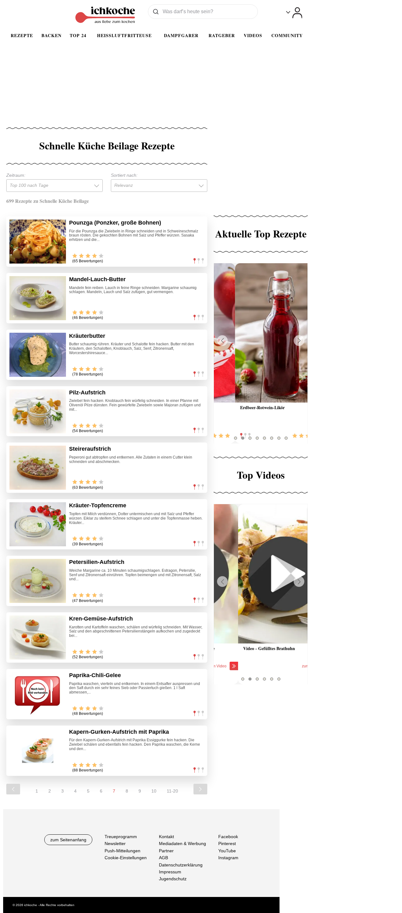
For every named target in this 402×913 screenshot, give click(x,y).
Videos (253, 35)
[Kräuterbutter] (37, 355)
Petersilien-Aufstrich (96, 562)
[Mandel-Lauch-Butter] (37, 298)
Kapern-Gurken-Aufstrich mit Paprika (119, 732)
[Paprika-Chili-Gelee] (37, 694)
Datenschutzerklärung (181, 864)
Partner (166, 850)
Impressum (170, 871)
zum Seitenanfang (68, 839)
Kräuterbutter (87, 336)
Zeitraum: (15, 175)
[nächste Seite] (200, 789)
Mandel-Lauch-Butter (97, 279)
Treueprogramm (121, 836)
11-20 (172, 790)
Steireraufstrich (90, 449)
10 (153, 790)
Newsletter (115, 843)
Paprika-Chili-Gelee (95, 675)
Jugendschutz (173, 878)
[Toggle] (294, 12)
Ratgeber (222, 35)
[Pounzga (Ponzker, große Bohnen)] (37, 242)
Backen (51, 35)
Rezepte (22, 35)
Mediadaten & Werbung (182, 843)
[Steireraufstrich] (37, 468)
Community (287, 35)
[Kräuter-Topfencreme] (37, 524)
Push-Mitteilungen (122, 850)
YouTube (227, 850)
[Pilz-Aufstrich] (37, 411)
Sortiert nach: (124, 175)
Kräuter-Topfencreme (97, 505)
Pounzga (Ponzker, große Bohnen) (115, 223)
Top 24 (78, 35)
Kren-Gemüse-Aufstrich (101, 618)
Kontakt (166, 836)
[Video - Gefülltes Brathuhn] (260, 573)
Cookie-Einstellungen (126, 857)
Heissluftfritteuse (124, 35)
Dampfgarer (181, 35)
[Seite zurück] (13, 789)
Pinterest (227, 843)
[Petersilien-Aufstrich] (37, 581)
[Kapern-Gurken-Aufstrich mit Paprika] (37, 751)
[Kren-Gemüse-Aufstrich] (37, 637)
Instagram (228, 857)
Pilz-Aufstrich (87, 392)
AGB (163, 857)
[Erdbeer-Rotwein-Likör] (260, 333)
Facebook (228, 836)
